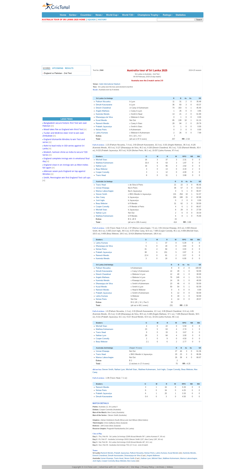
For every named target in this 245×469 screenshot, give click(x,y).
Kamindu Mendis (103, 114)
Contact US (123, 467)
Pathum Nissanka (103, 101)
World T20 (127, 14)
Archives (160, 467)
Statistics (181, 14)
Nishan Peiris (101, 130)
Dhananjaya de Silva (104, 117)
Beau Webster (101, 169)
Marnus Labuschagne (104, 191)
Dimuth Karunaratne (104, 105)
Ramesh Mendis (102, 123)
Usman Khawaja (102, 188)
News (99, 14)
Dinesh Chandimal (103, 108)
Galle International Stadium (109, 84)
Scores (46, 68)
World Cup (112, 14)
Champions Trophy (148, 14)
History (102, 19)
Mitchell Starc (101, 160)
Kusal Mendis (101, 120)
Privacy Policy (147, 467)
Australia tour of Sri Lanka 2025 (147, 70)
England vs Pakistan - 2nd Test (58, 73)
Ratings (167, 14)
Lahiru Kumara (102, 133)
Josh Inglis (100, 200)
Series (72, 14)
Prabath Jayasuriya (104, 126)
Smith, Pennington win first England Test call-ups (67, 177)
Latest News (67, 118)
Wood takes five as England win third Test (63, 129)
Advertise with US (107, 467)
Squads (91, 19)
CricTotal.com (90, 467)
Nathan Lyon (101, 166)
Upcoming (57, 68)
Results (69, 68)
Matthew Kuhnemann (104, 163)
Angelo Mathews (102, 111)
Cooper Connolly (102, 172)
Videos (170, 467)
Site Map (135, 467)
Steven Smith (101, 194)
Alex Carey (100, 197)
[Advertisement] (123, 44)
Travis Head (101, 175)
